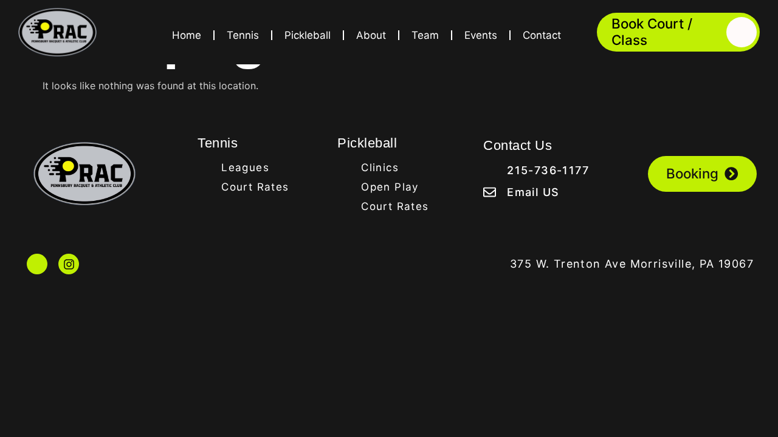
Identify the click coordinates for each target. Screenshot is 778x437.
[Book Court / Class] (741, 32)
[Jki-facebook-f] (37, 264)
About (371, 35)
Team (425, 35)
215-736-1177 (548, 170)
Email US (533, 192)
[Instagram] (68, 264)
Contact (542, 35)
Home (186, 35)
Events (480, 35)
